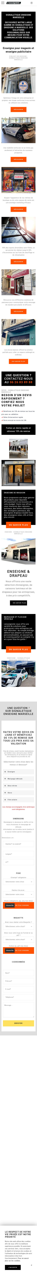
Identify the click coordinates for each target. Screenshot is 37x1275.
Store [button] (10, 793)
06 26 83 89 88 (21, 382)
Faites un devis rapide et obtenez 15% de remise (18, 429)
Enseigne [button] (11, 772)
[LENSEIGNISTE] (14, 3)
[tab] (18, 771)
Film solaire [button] (12, 800)
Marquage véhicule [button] (15, 779)
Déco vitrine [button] (12, 786)
